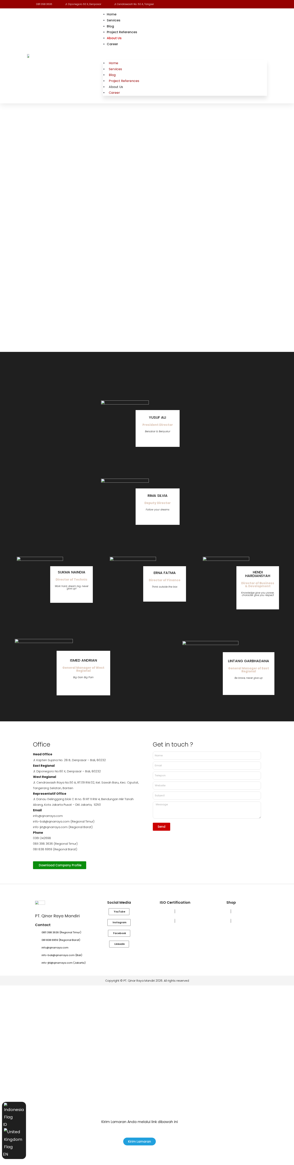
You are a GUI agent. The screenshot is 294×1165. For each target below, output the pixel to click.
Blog (110, 26)
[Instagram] (157, 439)
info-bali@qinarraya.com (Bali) (62, 955)
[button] (185, 54)
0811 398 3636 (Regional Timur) (61, 932)
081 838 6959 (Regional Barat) (61, 940)
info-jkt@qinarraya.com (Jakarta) (64, 963)
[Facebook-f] (151, 439)
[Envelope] (163, 439)
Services (113, 20)
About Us (114, 38)
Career (112, 44)
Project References (122, 32)
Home (111, 14)
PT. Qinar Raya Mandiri (57, 916)
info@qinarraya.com (55, 947)
